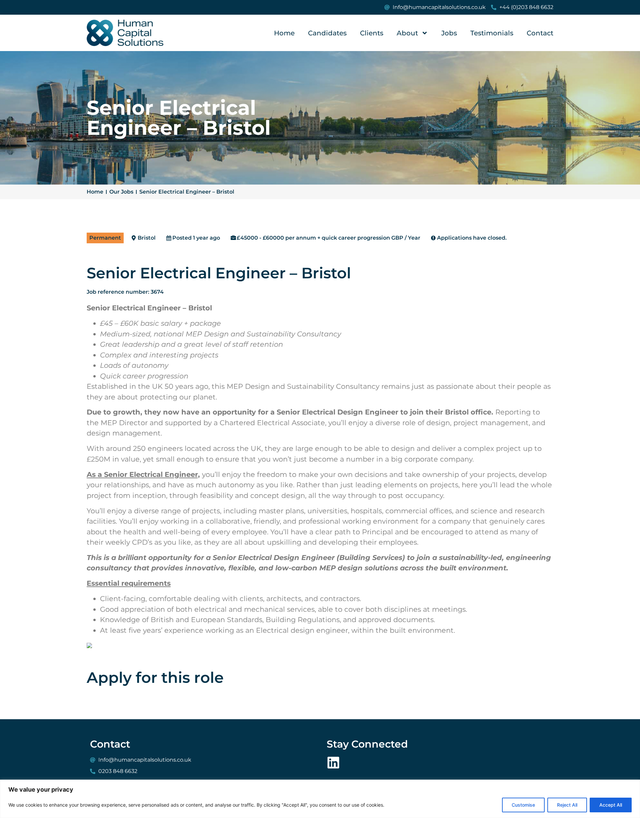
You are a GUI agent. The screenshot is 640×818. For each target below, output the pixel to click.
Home (284, 33)
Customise (523, 805)
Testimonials (491, 33)
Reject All (567, 805)
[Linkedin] (333, 762)
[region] (320, 799)
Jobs (449, 33)
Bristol (147, 238)
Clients (371, 33)
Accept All (610, 805)
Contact (540, 33)
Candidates (327, 33)
